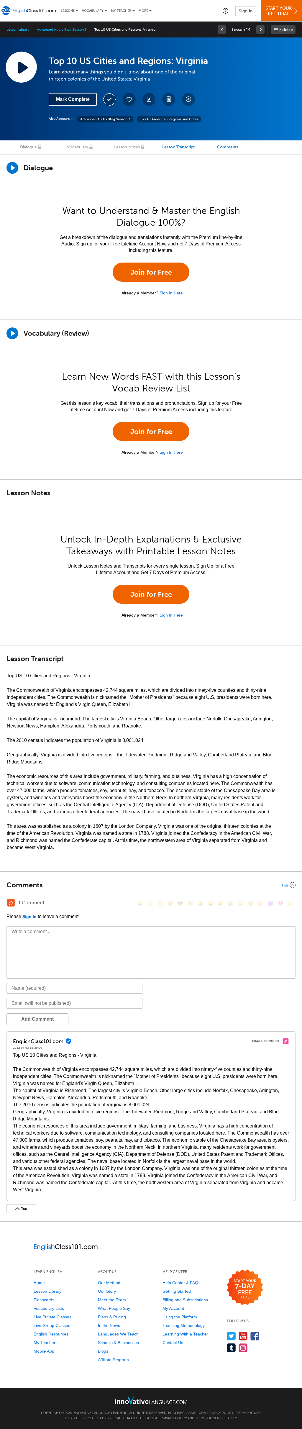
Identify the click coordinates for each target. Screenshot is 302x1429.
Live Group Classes (52, 1325)
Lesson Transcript (178, 147)
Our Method (109, 1282)
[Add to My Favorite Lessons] (129, 99)
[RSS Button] (10, 902)
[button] (225, 10)
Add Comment (37, 1019)
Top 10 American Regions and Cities (169, 119)
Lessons (68, 11)
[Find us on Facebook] (255, 1335)
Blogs (103, 1351)
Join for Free (151, 272)
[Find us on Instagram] (243, 1347)
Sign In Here (171, 293)
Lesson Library (17, 29)
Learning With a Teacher (185, 1334)
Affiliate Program (113, 1359)
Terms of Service (211, 1418)
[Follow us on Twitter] (231, 1335)
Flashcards (44, 1299)
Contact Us (173, 1342)
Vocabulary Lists (49, 1308)
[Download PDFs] (168, 99)
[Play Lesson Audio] (21, 67)
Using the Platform (180, 1317)
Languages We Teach (118, 1334)
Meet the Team (112, 1299)
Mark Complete (73, 99)
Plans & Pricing (112, 1317)
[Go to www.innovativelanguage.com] (151, 1400)
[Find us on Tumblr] (231, 1347)
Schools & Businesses (118, 1342)
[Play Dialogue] (12, 168)
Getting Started (177, 1291)
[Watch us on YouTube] (243, 1335)
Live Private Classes (52, 1317)
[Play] (12, 333)
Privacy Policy (220, 1413)
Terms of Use (248, 1413)
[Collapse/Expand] (151, 885)
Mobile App (44, 1351)
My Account (173, 1308)
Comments (227, 147)
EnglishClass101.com (187, 1413)
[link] (222, 29)
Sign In (246, 11)
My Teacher (121, 11)
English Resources (51, 1334)
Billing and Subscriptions (185, 1299)
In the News (109, 1325)
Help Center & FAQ (180, 1282)
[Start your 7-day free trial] (245, 1287)
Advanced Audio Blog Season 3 (62, 29)
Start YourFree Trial (278, 11)
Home (39, 1282)
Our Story (107, 1291)
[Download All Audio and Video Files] (188, 99)
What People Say (114, 1308)
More (143, 11)
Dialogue (28, 147)
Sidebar (286, 29)
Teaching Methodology (184, 1325)
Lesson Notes (127, 147)
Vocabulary (93, 11)
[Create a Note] (148, 99)
